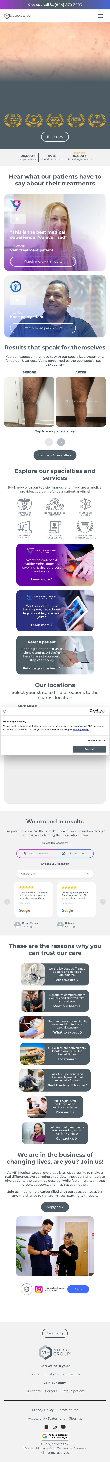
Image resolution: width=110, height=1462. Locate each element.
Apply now (55, 1207)
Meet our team (65, 1006)
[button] (103, 902)
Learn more (41, 579)
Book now (55, 137)
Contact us (65, 1138)
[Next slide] (61, 442)
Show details (94, 740)
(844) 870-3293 (68, 5)
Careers (51, 1391)
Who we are (66, 980)
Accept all (90, 749)
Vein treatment (38, 853)
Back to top (55, 1333)
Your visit (64, 1112)
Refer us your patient (41, 668)
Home (34, 1374)
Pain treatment (77, 853)
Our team (33, 1391)
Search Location (28, 705)
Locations (66, 1059)
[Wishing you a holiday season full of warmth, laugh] (95, 1308)
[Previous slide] (49, 442)
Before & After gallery (55, 455)
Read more (24, 903)
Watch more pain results (42, 328)
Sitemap (75, 1418)
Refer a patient (73, 1391)
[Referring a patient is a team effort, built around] (15, 1308)
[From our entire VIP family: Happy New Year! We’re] (68, 1308)
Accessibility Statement (46, 1418)
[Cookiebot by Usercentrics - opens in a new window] (94, 711)
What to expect (66, 1032)
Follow (78, 1289)
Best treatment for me (67, 1085)
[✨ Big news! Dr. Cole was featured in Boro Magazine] (42, 1308)
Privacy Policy (43, 1410)
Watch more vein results (43, 261)
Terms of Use (68, 1410)
